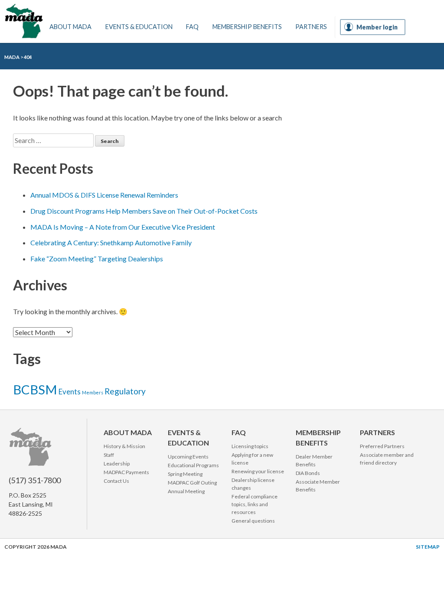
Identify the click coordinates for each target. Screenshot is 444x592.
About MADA (70, 26)
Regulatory (125, 391)
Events (70, 391)
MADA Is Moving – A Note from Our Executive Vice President (122, 227)
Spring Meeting (185, 474)
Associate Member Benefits (318, 485)
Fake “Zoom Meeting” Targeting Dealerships (96, 258)
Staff (109, 455)
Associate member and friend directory (387, 459)
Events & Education (139, 26)
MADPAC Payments (126, 472)
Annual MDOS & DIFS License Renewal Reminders (104, 195)
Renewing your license (258, 471)
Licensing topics (250, 446)
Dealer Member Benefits (314, 460)
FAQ (192, 26)
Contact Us (116, 481)
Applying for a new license (252, 459)
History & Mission (124, 446)
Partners (311, 26)
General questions (253, 520)
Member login (377, 27)
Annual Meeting (186, 491)
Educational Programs (193, 465)
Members (92, 392)
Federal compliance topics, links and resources (255, 504)
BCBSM (35, 389)
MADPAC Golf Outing (192, 482)
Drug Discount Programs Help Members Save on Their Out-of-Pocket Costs (144, 211)
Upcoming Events (188, 456)
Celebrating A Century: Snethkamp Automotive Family (111, 242)
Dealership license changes (253, 484)
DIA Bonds (308, 473)
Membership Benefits (247, 26)
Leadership (117, 463)
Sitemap (428, 546)
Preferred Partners (382, 446)
